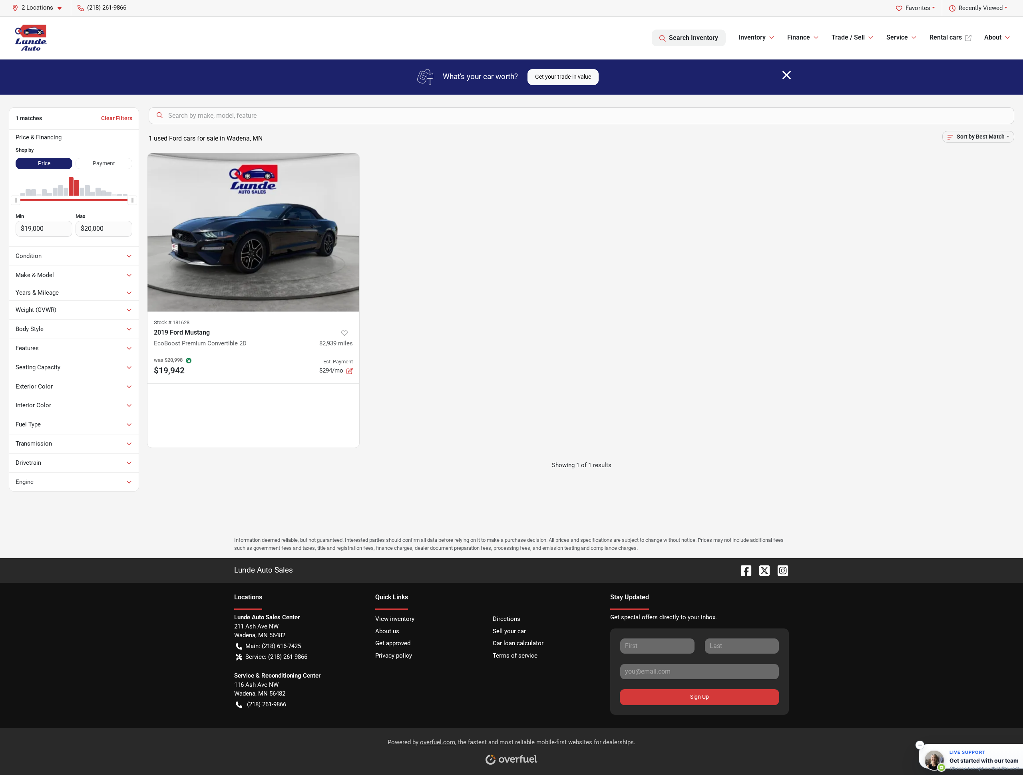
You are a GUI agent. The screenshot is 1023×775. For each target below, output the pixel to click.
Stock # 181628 (171, 322)
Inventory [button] (752, 37)
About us (387, 631)
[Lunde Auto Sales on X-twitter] (761, 570)
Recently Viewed (981, 8)
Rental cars (945, 37)
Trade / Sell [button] (848, 37)
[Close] (786, 75)
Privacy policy (393, 655)
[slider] (15, 200)
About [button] (992, 37)
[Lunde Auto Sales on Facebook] (743, 570)
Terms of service (515, 655)
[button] (40, 8)
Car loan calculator (518, 643)
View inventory (394, 618)
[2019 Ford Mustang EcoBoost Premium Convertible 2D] (253, 232)
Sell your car (509, 631)
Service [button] (897, 37)
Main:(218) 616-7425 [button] (273, 646)
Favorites (918, 8)
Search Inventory (693, 38)
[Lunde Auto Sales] (31, 38)
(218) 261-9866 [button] (106, 7)
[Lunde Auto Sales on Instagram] (779, 570)
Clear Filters (116, 118)
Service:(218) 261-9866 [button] (276, 656)
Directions (506, 618)
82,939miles (336, 343)
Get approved (392, 643)
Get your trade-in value (563, 76)
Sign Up (699, 697)
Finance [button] (798, 37)
